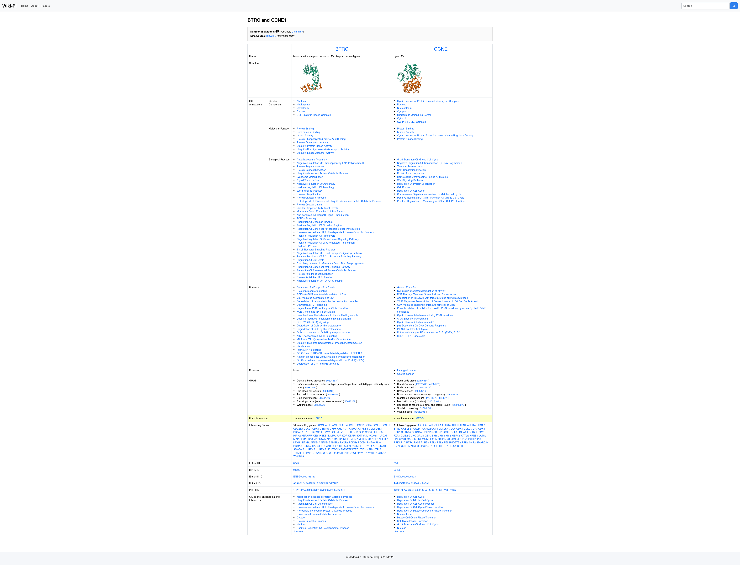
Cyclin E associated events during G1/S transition (425, 315)
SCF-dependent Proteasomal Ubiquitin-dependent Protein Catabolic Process (339, 201)
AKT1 (328, 425)
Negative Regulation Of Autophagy (316, 183)
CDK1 (315, 428)
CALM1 (417, 428)
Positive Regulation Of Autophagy (316, 187)
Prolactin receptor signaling (312, 291)
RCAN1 (327, 446)
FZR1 (343, 432)
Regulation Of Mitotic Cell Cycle (415, 500)
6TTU (344, 490)
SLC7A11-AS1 (370, 446)
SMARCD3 (413, 446)
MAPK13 (308, 439)
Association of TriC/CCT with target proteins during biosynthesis (432, 298)
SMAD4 (297, 449)
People (45, 6)
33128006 (319, 404)
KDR (344, 435)
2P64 (303, 490)
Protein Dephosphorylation (311, 170)
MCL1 (346, 439)
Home (24, 6)
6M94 (337, 490)
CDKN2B (428, 432)
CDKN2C (438, 432)
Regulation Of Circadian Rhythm (315, 222)
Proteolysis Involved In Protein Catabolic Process (324, 510)
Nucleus (301, 101)
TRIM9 (306, 453)
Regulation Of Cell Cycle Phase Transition (420, 507)
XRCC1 (382, 453)
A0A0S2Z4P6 (301, 483)
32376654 (422, 380)
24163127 (433, 384)
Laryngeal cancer (406, 370)
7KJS (411, 490)
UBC (325, 453)
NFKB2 (306, 442)
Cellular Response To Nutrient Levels (317, 208)
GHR (349, 432)
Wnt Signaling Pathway (310, 190)
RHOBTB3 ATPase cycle (411, 336)
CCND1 (377, 425)
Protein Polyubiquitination (311, 166)
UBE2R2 (344, 453)
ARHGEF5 (435, 425)
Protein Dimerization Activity (313, 142)
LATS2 (482, 435)
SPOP (423, 446)
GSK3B (369, 432)
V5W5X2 (425, 483)
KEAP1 (352, 435)
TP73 (446, 446)
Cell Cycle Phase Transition (412, 521)
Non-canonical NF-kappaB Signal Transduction (323, 215)
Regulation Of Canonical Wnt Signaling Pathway (323, 267)
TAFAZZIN (347, 449)
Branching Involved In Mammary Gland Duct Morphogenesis (330, 263)
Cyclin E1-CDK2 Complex (411, 122)
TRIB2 (379, 449)
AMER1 (336, 425)
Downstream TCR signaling (312, 304)
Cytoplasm (303, 108)
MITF (362, 439)
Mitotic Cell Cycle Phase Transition (416, 517)
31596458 (425, 408)
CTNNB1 (363, 428)
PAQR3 (344, 442)
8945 (296, 463)
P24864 (414, 483)
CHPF (333, 428)
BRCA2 (481, 425)
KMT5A (361, 435)
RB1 (426, 442)
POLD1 (472, 439)
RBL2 (440, 442)
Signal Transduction (308, 180)
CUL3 (454, 432)
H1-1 (442, 435)
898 (396, 463)
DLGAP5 (298, 432)
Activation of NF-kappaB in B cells (316, 287)
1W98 (397, 490)
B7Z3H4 (323, 483)
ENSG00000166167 (304, 476)
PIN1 (465, 439)
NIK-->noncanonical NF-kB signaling (317, 336)
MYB (368, 439)
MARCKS (412, 439)
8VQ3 (446, 490)
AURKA (471, 425)
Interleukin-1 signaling (309, 349)
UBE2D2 (334, 453)
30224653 (331, 380)
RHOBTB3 (455, 442)
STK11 (431, 446)
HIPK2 (297, 435)
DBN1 (379, 428)
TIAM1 (364, 449)
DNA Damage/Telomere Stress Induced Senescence (426, 294)
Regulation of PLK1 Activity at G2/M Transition (323, 308)
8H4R (425, 490)
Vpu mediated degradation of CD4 (315, 298)
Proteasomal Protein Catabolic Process (319, 514)
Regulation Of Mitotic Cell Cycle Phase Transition (424, 510)
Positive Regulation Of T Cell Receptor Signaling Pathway (329, 256)
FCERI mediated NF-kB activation (316, 311)
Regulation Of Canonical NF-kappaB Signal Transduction (328, 228)
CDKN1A (406, 432)
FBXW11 (315, 432)
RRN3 (465, 442)
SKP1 (357, 446)
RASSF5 (317, 446)
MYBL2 (439, 439)
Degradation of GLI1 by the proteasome (319, 325)
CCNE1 (442, 48)
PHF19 (371, 442)
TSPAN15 (316, 453)
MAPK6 (328, 439)
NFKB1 (297, 442)
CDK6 (397, 432)
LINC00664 (400, 439)
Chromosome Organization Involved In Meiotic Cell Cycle (429, 194)
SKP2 (472, 442)
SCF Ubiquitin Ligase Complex (314, 115)
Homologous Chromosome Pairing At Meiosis (422, 177)
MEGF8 (420, 418)
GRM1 (420, 435)
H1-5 (448, 435)
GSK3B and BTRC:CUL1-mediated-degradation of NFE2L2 (329, 353)
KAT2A (465, 435)
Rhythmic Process (307, 246)
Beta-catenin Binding (308, 132)
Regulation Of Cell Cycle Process (416, 503)
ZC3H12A (298, 456)
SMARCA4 (482, 442)
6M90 (309, 490)
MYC (447, 439)
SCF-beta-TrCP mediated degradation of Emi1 (322, 294)
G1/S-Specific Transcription (412, 318)
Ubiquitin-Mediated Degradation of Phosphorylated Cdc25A (329, 343)
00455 (397, 470)
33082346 (324, 398)
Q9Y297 (333, 483)
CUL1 (372, 428)
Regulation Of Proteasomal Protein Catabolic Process (327, 270)
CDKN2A (417, 432)
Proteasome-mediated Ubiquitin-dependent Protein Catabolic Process (335, 232)
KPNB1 (474, 435)
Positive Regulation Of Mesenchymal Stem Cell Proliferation (430, 201)
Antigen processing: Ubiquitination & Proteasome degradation (331, 356)
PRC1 (480, 439)
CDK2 (467, 428)
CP (346, 428)
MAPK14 (319, 439)
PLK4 (378, 442)
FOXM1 (480, 432)
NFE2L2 (383, 439)
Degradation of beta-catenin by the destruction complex (327, 301)
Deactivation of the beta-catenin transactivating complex (328, 315)
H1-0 (436, 435)
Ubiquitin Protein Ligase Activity (314, 146)
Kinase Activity (405, 132)
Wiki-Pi (9, 5)
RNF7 (350, 446)
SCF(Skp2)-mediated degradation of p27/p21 (422, 291)
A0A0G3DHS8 (402, 483)
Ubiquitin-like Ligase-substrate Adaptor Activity (323, 149)
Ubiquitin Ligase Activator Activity (316, 152)
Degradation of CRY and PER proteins (318, 363)
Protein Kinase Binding (410, 139)
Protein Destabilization (309, 204)
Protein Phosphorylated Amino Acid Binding (321, 139)
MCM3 (422, 439)
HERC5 (456, 435)
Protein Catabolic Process (311, 197)
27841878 (431, 398)
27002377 (458, 404)
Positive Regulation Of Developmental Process (323, 528)
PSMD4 (307, 446)
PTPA (409, 442)
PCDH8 (353, 442)
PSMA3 (297, 446)
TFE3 (356, 449)
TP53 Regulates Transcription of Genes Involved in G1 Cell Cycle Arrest (437, 301)
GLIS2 (404, 435)
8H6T (439, 490)
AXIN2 (360, 425)
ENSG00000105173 (405, 476)
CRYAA (353, 428)
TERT (439, 446)
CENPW (324, 428)
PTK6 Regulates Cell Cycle (412, 329)
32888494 (333, 394)
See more (298, 531)
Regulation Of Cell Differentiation (315, 503)
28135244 (443, 398)
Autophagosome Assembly (312, 159)
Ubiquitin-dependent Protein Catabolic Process (323, 173)
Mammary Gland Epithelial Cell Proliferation (321, 211)
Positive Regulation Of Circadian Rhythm (319, 225)
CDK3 (474, 428)
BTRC (341, 48)
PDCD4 (362, 442)
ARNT (463, 425)
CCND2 (426, 428)
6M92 (323, 490)
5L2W (404, 490)
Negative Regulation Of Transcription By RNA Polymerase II (330, 163)
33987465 (310, 387)
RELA (335, 446)
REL (446, 442)
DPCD (318, 418)
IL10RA (331, 435)
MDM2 (354, 439)
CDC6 (452, 428)
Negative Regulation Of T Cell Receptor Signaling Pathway (329, 253)
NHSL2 (335, 442)
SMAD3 (382, 446)
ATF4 (345, 425)
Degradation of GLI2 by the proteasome (319, 329)
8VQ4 (453, 490)
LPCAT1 (384, 435)
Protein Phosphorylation (410, 173)
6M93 (330, 490)
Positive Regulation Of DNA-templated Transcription (326, 242)
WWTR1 (373, 453)
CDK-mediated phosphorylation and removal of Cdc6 (426, 304)
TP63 (372, 449)
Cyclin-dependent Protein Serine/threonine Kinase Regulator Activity (435, 135)
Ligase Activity (305, 135)
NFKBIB (325, 442)
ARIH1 (455, 425)
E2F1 (307, 432)
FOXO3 (335, 432)
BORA (368, 425)
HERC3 (378, 432)
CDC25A (298, 428)
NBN (453, 439)
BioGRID (271, 36)
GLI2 (355, 432)
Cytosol (301, 111)
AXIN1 (352, 425)
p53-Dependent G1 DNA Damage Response (421, 325)
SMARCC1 (400, 446)
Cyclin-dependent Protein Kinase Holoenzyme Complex (428, 101)
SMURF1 (308, 449)
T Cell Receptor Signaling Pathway (316, 249)
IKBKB (323, 435)
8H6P (432, 490)
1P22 (296, 490)
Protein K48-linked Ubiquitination (315, 277)
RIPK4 (342, 446)
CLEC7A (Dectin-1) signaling (313, 322)
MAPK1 (297, 439)
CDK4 (481, 428)
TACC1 (336, 449)
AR (426, 425)
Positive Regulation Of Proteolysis (316, 235)
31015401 (433, 401)
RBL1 (433, 442)
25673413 (424, 387)
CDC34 (308, 428)
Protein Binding (305, 128)
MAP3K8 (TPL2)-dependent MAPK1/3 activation (324, 339)
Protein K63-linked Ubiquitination (315, 273)
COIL (447, 432)
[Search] (734, 5)
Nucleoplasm (304, 104)
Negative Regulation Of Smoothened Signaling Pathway (328, 239)
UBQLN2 (355, 453)
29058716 (420, 391)
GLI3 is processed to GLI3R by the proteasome (323, 332)
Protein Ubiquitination (308, 194)
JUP (338, 435)
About (34, 6)
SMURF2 (319, 449)
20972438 (421, 384)
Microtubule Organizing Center (414, 115)
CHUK (340, 428)
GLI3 (361, 432)
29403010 (327, 391)
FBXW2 (325, 432)
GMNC (412, 435)
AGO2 (320, 425)
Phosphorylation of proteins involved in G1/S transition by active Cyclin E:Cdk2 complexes (441, 309)
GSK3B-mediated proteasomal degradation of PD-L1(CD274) (330, 360)
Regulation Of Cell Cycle (310, 260)
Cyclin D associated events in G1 (416, 322)
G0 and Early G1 (406, 287)
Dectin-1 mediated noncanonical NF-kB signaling (324, 318)
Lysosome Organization (310, 177)
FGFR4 (471, 432)
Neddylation (303, 346)
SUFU (328, 449)
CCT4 (434, 428)
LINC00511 (372, 435)
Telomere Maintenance (409, 166)
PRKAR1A (399, 442)
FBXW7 (462, 432)
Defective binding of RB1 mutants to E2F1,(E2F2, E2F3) (428, 332)
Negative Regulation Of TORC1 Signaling (319, 280)
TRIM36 (297, 453)
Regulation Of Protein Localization (416, 183)
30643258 (350, 401)
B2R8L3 (313, 483)
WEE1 (363, 453)
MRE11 (430, 439)
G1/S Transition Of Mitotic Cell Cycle (417, 159)
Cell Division (404, 187)
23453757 (297, 31)
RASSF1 (418, 442)
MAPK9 (338, 439)
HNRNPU (306, 435)
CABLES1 (407, 428)
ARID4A (446, 425)
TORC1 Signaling (306, 218)
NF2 (459, 439)
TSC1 (453, 446)
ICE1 (315, 435)
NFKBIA (315, 442)
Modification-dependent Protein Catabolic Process (324, 496)
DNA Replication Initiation (411, 170)
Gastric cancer (405, 374)
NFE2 (375, 439)
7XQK (418, 490)
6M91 (316, 490)
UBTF (460, 446)
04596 (296, 470)
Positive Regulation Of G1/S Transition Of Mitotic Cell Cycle (430, 197)
